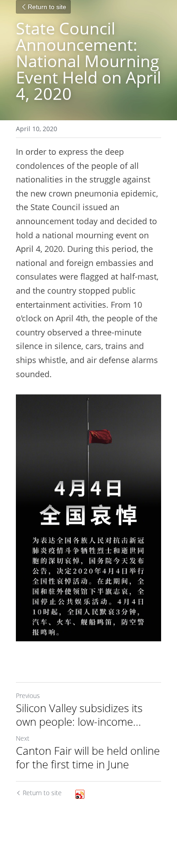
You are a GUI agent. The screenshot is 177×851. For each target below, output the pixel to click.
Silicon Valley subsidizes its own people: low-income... (79, 714)
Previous (28, 695)
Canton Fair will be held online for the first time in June (88, 757)
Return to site (47, 6)
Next (23, 738)
